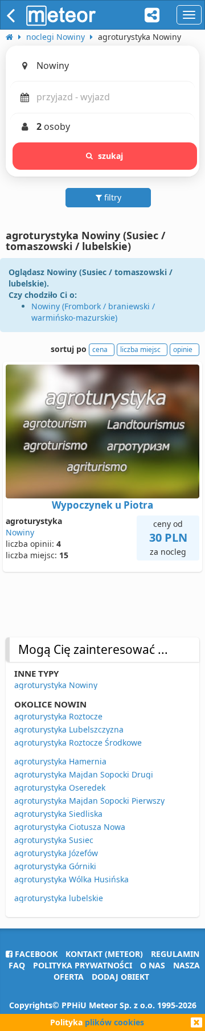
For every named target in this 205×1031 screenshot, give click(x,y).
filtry (111, 197)
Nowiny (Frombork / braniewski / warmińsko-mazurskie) (93, 312)
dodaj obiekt (120, 976)
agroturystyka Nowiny (55, 685)
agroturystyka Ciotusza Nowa (69, 826)
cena (100, 349)
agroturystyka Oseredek (59, 787)
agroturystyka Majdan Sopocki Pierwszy (89, 800)
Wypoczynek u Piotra (102, 505)
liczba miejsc (140, 349)
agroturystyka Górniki (55, 866)
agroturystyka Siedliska (58, 813)
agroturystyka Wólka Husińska (71, 879)
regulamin (175, 953)
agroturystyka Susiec (53, 839)
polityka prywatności (82, 965)
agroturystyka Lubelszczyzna (69, 729)
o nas (152, 965)
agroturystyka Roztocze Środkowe (78, 742)
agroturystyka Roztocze (58, 716)
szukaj (111, 155)
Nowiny (20, 532)
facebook (35, 953)
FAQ (17, 965)
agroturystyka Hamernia (60, 761)
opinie (182, 349)
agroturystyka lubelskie (58, 898)
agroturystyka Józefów (56, 853)
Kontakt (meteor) (104, 953)
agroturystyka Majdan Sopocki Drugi (83, 774)
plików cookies (114, 1022)
